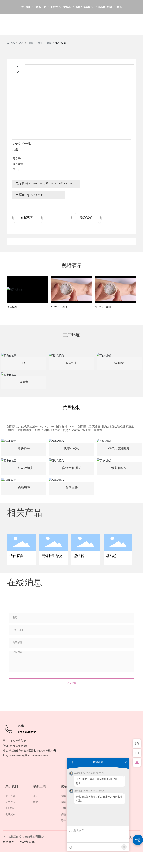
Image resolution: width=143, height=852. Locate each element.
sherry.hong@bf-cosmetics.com (50, 183)
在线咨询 (27, 217)
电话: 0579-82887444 (15, 740)
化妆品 (26, 144)
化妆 (30, 42)
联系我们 (86, 217)
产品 (21, 42)
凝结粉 (79, 556)
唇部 (39, 42)
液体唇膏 (16, 556)
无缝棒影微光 (52, 556)
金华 (32, 842)
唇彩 (49, 42)
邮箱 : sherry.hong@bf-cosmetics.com (25, 755)
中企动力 (22, 842)
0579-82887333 (33, 195)
